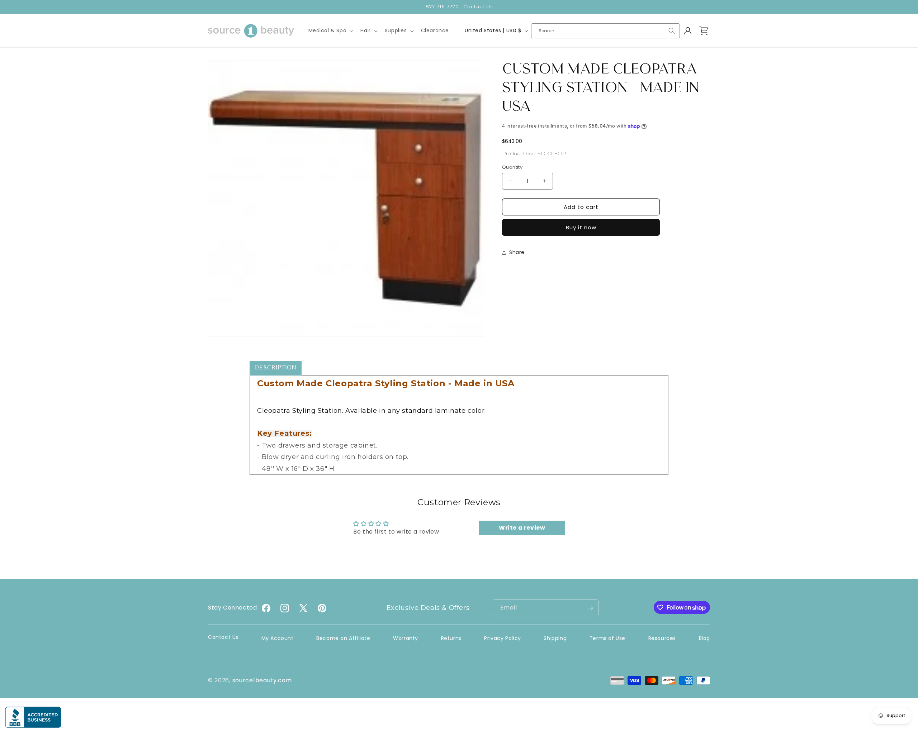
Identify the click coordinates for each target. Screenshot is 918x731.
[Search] (672, 30)
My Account (277, 638)
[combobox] (605, 31)
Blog (704, 638)
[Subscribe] (590, 607)
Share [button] (517, 252)
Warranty (405, 638)
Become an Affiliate (343, 638)
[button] (330, 30)
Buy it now (581, 227)
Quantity (512, 166)
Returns (451, 638)
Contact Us (223, 637)
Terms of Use (607, 638)
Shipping (555, 638)
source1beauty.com (262, 680)
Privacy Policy (502, 638)
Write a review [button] (522, 528)
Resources (662, 638)
